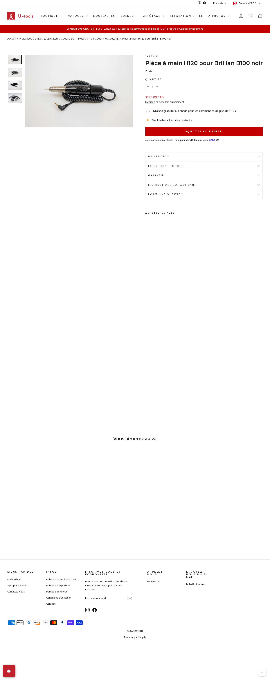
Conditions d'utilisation (58, 597)
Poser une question (165, 194)
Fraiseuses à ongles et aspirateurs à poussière (46, 38)
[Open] (9, 671)
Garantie (156, 175)
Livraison (150, 102)
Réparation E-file (186, 15)
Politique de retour (56, 591)
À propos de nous (17, 585)
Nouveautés (104, 15)
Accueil (11, 38)
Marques (76, 15)
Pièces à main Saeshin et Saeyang (98, 38)
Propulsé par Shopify (135, 637)
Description (158, 156)
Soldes (128, 15)
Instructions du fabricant (172, 184)
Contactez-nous (16, 591)
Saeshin (152, 56)
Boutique (49, 15)
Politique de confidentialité (61, 579)
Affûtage (152, 15)
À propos (217, 15)
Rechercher (13, 579)
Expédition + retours (167, 166)
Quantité (153, 79)
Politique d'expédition (58, 585)
